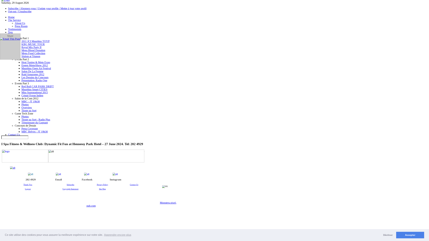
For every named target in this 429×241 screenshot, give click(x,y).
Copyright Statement (70, 189)
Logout (28, 189)
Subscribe (70, 185)
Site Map (102, 189)
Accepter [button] (410, 235)
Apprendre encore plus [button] (117, 234)
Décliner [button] (388, 235)
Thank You (27, 185)
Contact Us (134, 185)
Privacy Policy (102, 185)
